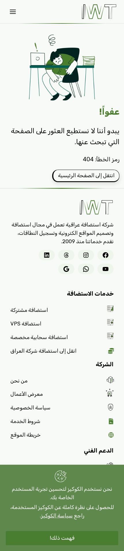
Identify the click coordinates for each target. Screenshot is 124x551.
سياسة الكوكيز (57, 515)
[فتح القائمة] (13, 11)
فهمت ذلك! (62, 538)
